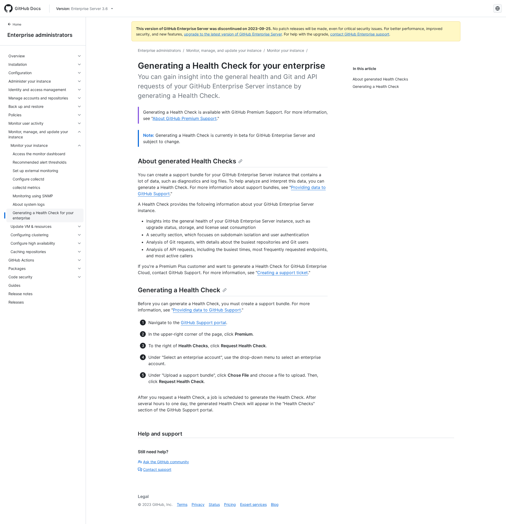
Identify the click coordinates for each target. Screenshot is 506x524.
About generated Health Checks (187, 161)
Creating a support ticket (282, 272)
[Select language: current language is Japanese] (497, 8)
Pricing (230, 504)
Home (17, 24)
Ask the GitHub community (166, 462)
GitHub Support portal (203, 322)
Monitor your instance (285, 50)
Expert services (253, 504)
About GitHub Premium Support (185, 118)
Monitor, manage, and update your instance (223, 50)
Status (214, 504)
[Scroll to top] (494, 512)
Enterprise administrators (39, 35)
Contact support (157, 469)
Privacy (198, 504)
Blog (275, 504)
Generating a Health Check (179, 290)
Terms (182, 504)
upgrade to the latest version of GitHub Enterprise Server (233, 34)
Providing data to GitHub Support (207, 310)
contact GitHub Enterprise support (359, 34)
